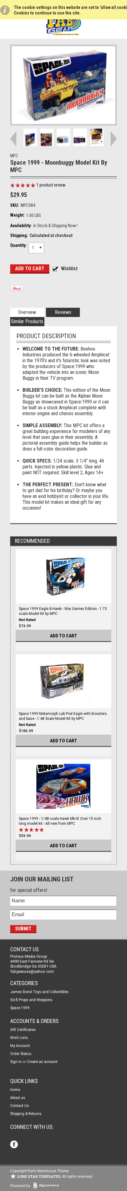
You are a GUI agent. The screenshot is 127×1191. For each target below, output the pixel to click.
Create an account (42, 1062)
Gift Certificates (23, 1030)
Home (15, 1090)
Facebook (14, 1145)
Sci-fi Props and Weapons (31, 1000)
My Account (20, 1046)
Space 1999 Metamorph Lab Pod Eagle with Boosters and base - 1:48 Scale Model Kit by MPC (63, 716)
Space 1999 (20, 1008)
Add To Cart (63, 636)
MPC (14, 155)
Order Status (20, 1054)
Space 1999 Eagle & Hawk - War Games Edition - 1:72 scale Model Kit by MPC (63, 611)
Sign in (16, 1062)
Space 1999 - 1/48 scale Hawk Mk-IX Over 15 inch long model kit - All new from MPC (60, 821)
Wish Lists (19, 1038)
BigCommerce (47, 1185)
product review (50, 184)
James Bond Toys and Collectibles (39, 992)
